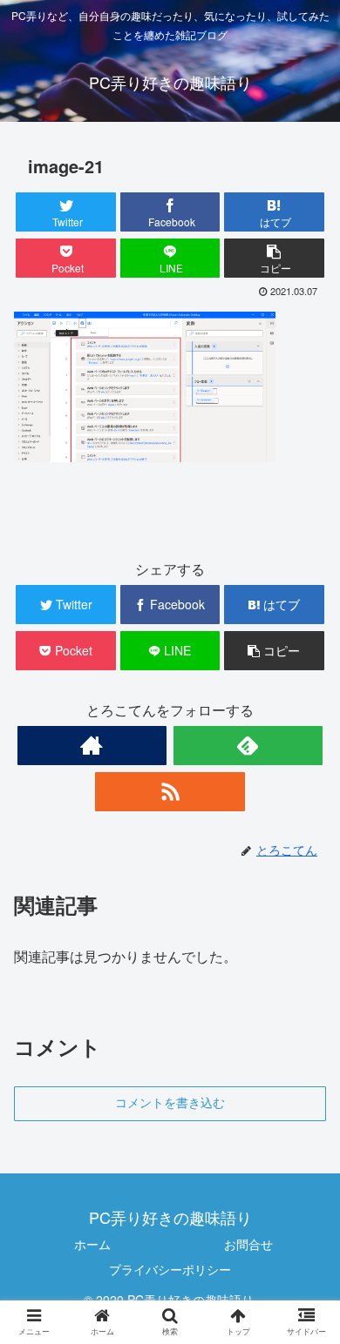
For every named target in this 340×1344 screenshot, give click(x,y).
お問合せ (248, 1244)
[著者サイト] (92, 745)
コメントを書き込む (170, 1103)
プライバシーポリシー (170, 1269)
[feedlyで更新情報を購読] (248, 745)
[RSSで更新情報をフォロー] (170, 791)
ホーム (92, 1244)
